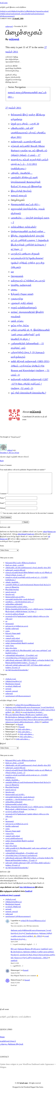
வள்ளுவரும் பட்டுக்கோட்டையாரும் (28, 280)
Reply (2, 461)
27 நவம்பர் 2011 (13, 107)
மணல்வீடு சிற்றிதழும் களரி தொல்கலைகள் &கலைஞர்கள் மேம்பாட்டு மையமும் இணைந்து (26, 182)
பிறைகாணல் (17, 276)
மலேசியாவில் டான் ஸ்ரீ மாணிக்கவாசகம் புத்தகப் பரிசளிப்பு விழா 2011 (28, 133)
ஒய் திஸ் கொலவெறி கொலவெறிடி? (28, 392)
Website (2, 508)
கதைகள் (11, 14)
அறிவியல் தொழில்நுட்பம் (19, 11)
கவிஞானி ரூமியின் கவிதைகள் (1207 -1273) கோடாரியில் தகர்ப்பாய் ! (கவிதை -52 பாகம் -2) (29, 384)
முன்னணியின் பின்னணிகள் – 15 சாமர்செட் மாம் (21, 655)
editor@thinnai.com (49, 532)
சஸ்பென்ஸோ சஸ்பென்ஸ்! (23, 227)
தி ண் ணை (4, 3)
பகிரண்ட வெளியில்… (21, 173)
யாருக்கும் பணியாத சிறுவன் (25, 253)
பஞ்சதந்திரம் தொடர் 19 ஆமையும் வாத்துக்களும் (21, 658)
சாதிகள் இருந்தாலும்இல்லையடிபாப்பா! (28, 705)
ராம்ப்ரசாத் (14, 39)
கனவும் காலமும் (16, 92)
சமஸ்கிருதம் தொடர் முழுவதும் (10, 895)
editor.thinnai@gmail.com (26, 534)
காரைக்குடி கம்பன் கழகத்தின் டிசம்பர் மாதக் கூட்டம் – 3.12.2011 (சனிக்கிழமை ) (29, 164)
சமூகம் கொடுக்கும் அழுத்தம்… (33, 712)
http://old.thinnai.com (27, 887)
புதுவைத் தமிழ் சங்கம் (22, 303)
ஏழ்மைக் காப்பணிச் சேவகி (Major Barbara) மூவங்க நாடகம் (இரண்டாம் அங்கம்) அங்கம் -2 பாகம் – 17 (29, 150)
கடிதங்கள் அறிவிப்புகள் (13, 686)
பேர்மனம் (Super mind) (22, 294)
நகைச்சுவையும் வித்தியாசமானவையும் (18, 696)
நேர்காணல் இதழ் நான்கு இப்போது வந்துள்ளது (20, 563)
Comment (3, 493)
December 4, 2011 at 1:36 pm (9, 453)
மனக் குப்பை (17, 321)
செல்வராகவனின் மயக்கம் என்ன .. (28, 231)
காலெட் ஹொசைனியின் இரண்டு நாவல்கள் (19, 643)
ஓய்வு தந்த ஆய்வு (20, 325)
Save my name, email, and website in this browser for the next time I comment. (28, 513)
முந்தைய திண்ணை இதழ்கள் (11, 1044)
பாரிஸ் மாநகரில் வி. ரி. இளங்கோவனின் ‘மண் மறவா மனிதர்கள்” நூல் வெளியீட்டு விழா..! (30, 334)
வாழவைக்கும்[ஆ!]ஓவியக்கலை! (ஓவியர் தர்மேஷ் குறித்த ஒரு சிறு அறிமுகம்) (27, 262)
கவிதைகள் (30, 14)
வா (12, 271)
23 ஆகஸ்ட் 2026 (17, 18)
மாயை (14, 289)
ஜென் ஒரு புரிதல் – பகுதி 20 (25, 123)
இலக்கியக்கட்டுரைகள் (34, 11)
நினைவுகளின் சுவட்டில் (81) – (25, 204)
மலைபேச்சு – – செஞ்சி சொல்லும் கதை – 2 (19, 602)
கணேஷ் (10, 450)
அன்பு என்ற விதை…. (25, 729)
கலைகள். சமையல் (20, 14)
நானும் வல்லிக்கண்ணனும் (24, 307)
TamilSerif (28, 891)
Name (2, 498)
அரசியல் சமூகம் (5, 11)
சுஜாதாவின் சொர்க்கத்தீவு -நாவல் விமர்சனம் (20, 599)
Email (2, 503)
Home (2, 1037)
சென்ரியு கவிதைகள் (21, 285)
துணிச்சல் (45, 722)
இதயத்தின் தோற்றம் (21, 191)
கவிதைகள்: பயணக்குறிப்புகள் (26, 141)
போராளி (20, 724)
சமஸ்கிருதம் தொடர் (8, 1041)
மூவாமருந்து (17, 298)
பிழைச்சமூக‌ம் (10, 594)
